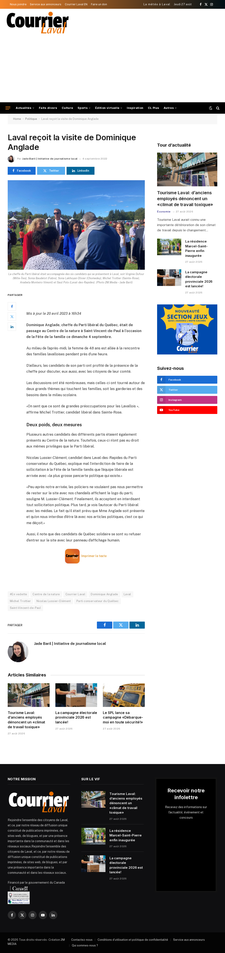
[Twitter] (12, 316)
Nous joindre (18, 4)
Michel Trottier (20, 601)
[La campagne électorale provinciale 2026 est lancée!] (76, 695)
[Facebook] (12, 306)
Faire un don (99, 4)
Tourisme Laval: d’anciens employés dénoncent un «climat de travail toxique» (26, 719)
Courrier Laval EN (76, 4)
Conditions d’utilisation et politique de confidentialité (133, 939)
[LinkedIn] (12, 326)
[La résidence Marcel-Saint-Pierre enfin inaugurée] (169, 247)
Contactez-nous (82, 939)
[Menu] (7, 108)
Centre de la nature (46, 594)
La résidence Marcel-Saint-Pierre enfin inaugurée (196, 248)
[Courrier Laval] (37, 22)
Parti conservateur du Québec (97, 601)
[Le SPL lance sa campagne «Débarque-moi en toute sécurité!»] (124, 695)
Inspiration (135, 108)
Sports (83, 108)
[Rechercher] (217, 108)
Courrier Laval (75, 594)
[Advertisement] (112, 69)
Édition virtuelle (107, 108)
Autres (169, 108)
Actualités (23, 108)
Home (17, 118)
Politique (31, 118)
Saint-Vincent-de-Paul (25, 608)
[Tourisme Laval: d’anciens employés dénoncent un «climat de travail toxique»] (29, 695)
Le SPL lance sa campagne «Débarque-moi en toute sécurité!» (123, 717)
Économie (164, 211)
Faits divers (48, 108)
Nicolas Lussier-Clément (53, 601)
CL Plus (153, 108)
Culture (67, 108)
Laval (127, 594)
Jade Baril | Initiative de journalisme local (50, 158)
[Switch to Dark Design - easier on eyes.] (210, 108)
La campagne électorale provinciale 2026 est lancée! (76, 717)
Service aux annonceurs (45, 4)
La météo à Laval (157, 4)
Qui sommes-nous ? (85, 945)
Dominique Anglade (104, 594)
